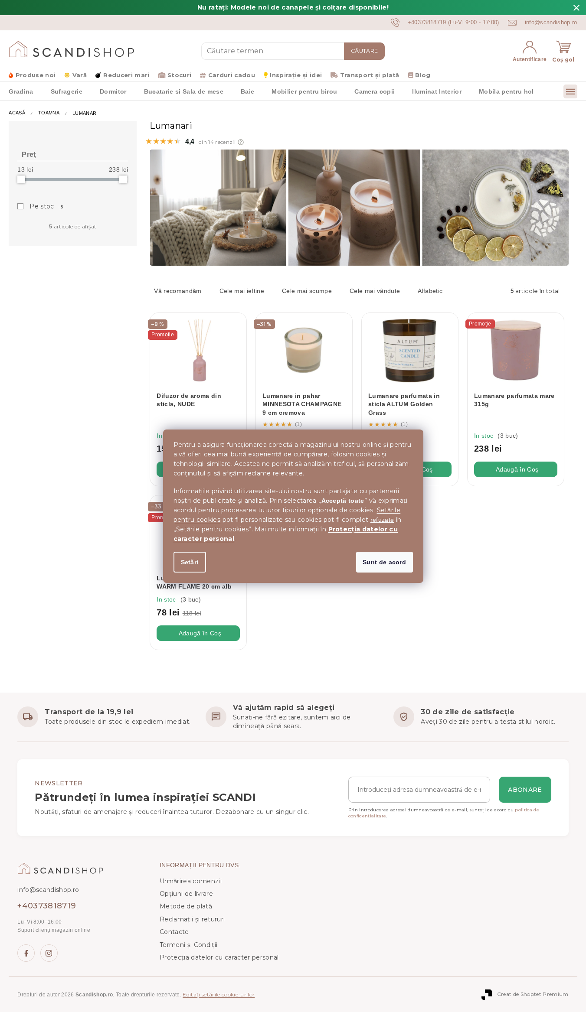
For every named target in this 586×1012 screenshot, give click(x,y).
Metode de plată (186, 906)
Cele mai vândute (375, 290)
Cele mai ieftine (241, 290)
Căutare (364, 51)
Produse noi (36, 75)
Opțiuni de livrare (186, 894)
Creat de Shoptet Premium (533, 994)
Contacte (174, 932)
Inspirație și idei (296, 75)
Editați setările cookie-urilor (219, 994)
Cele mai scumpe (307, 290)
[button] (241, 142)
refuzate (382, 520)
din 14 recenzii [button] (217, 142)
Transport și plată (369, 75)
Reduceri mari (126, 75)
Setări (190, 562)
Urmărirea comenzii (191, 881)
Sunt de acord (384, 562)
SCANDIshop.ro (26, 953)
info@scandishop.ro (48, 890)
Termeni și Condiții (188, 945)
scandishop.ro (49, 953)
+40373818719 (46, 906)
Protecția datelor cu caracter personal (219, 957)
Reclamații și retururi (192, 919)
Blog (422, 75)
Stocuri (179, 75)
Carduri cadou (231, 75)
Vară (79, 75)
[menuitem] (21, 91)
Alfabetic (430, 290)
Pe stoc (46, 206)
